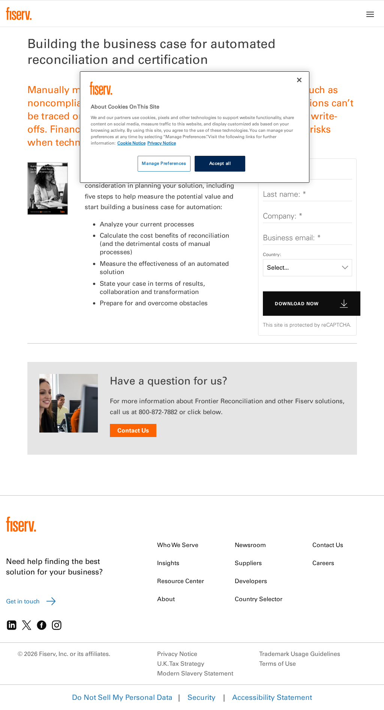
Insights (168, 563)
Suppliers (248, 563)
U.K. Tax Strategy (180, 663)
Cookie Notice (131, 143)
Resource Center (180, 581)
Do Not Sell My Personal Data (122, 697)
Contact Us (133, 430)
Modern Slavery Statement (195, 673)
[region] (195, 127)
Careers (323, 563)
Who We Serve (177, 545)
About (166, 599)
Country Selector (258, 599)
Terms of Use (277, 663)
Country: (272, 254)
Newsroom (250, 545)
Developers (251, 581)
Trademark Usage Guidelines (299, 653)
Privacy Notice (177, 653)
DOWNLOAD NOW (297, 303)
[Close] (299, 80)
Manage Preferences (164, 163)
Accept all (220, 163)
